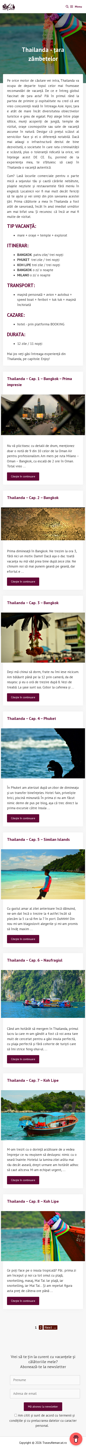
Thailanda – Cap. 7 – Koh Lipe (33, 1080)
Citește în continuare (25, 477)
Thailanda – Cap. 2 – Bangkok (33, 497)
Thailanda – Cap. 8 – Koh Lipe (33, 1201)
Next (50, 1327)
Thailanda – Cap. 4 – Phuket (31, 718)
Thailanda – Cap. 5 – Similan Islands (38, 839)
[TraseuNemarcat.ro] (9, 6)
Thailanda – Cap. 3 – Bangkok (33, 602)
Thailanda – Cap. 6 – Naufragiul (34, 960)
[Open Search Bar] (67, 6)
